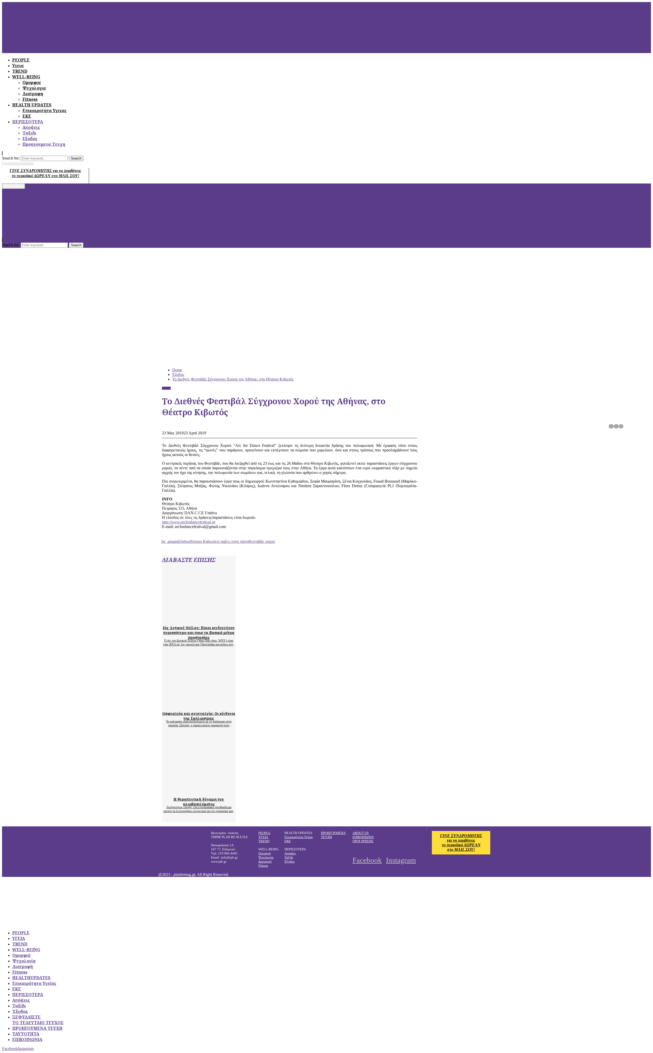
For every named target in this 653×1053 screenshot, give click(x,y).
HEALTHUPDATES (31, 978)
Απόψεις (290, 853)
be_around (170, 541)
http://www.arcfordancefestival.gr (189, 522)
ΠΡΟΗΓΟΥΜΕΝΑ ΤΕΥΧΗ (37, 1028)
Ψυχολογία (265, 857)
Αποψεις (31, 127)
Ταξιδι (29, 133)
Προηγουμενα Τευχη (43, 144)
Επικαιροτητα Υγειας (44, 110)
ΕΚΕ (26, 116)
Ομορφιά (264, 853)
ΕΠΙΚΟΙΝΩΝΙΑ (363, 837)
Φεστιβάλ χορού (261, 541)
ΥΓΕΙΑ (263, 837)
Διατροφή (265, 861)
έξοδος (184, 541)
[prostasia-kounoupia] (210, 619)
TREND (263, 841)
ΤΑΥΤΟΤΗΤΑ (25, 1034)
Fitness (29, 99)
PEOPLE (264, 833)
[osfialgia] (210, 704)
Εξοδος (29, 138)
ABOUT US (361, 833)
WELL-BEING (26, 949)
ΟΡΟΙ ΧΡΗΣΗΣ (363, 841)
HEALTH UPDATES (32, 105)
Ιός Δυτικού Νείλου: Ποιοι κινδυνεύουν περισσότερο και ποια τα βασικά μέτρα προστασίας (199, 632)
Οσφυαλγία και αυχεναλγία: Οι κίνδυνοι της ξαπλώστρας (198, 716)
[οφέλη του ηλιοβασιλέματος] (210, 790)
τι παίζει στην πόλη (232, 541)
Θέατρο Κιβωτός (203, 541)
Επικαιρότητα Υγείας (298, 837)
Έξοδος (166, 388)
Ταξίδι (288, 857)
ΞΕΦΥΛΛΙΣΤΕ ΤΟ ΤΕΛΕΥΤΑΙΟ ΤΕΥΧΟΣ (38, 1019)
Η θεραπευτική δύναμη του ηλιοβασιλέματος (198, 801)
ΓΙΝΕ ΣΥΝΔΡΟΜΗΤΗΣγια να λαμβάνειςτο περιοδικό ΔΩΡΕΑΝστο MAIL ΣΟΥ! (461, 843)
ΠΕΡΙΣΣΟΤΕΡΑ (27, 122)
